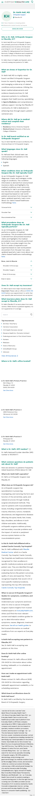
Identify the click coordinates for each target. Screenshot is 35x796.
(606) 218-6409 (17, 29)
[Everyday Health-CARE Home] (17, 2)
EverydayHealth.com (25, 611)
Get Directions (8, 390)
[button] (32, 2)
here (14, 203)
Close (31, 795)
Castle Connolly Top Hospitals (13, 588)
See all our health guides (19, 625)
